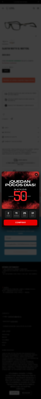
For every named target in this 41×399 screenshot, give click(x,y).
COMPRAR (20, 222)
